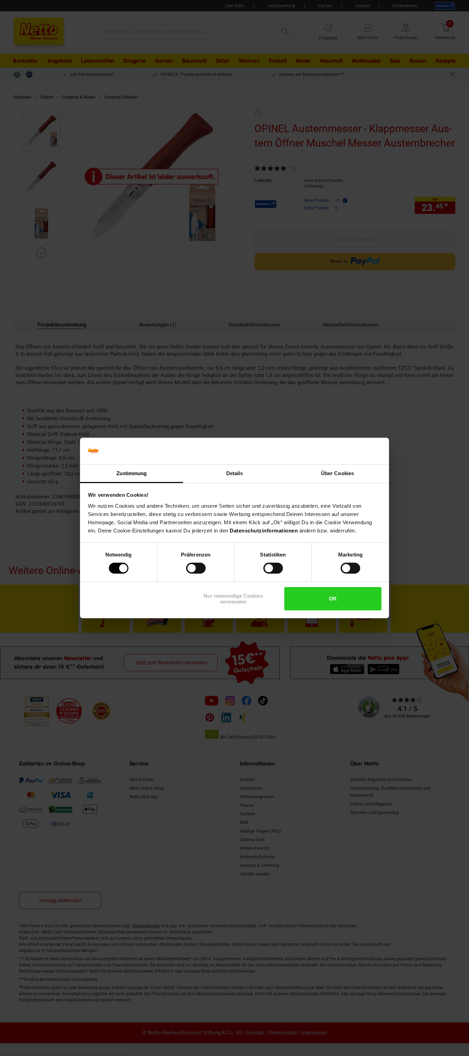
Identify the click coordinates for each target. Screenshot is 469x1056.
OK (333, 598)
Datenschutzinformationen (264, 530)
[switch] (196, 568)
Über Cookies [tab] (337, 473)
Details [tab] (234, 473)
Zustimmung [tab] (131, 473)
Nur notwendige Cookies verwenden (233, 599)
